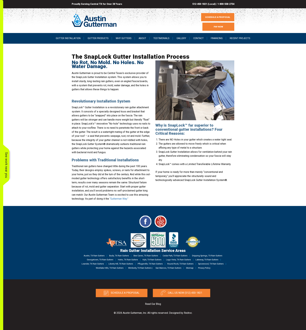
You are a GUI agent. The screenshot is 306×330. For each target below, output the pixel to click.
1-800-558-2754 (225, 4)
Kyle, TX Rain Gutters (152, 259)
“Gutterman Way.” (119, 198)
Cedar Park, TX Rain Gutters (175, 255)
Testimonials (161, 38)
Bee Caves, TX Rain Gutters (146, 255)
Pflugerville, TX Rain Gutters (150, 264)
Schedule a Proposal (124, 292)
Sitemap (189, 268)
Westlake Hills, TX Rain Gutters (110, 268)
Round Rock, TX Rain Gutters (180, 264)
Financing (217, 38)
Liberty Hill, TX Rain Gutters (121, 264)
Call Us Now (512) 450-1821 (184, 292)
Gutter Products (98, 38)
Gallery (181, 38)
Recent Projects (240, 38)
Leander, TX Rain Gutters (93, 264)
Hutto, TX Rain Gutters (128, 259)
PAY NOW (218, 27)
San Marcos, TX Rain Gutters (168, 268)
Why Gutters (123, 38)
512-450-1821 (199, 4)
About (142, 38)
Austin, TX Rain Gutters (94, 255)
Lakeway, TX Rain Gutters (207, 259)
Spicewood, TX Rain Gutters (211, 264)
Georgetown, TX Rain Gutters (100, 259)
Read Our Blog (153, 303)
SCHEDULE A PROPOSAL (217, 17)
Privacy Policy (204, 268)
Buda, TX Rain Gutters (119, 255)
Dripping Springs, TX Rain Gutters (207, 255)
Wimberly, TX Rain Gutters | (140, 268)
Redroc (188, 312)
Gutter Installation (68, 38)
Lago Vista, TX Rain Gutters (178, 259)
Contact (198, 38)
